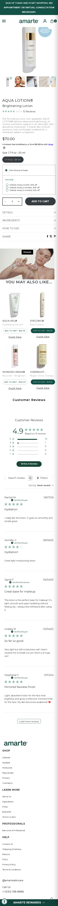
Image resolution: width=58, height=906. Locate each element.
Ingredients (7, 802)
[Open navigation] (9, 21)
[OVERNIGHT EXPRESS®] (43, 356)
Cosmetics (7, 783)
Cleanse (6, 757)
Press (5, 807)
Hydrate (6, 763)
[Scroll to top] (51, 898)
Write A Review (29, 463)
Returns (6, 854)
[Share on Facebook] (47, 236)
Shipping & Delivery (11, 849)
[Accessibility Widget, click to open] (4, 901)
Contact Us (7, 844)
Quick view (15, 337)
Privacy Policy (9, 864)
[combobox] (41, 485)
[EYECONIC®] (43, 305)
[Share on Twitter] (51, 236)
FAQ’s (5, 859)
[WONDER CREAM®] (15, 356)
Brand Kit (6, 812)
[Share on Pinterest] (55, 236)
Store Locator (9, 817)
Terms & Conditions (11, 869)
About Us (6, 796)
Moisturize (7, 768)
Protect (6, 778)
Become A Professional (13, 830)
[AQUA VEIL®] (15, 305)
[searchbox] (16, 478)
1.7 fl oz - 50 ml (13, 160)
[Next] (50, 81)
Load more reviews (29, 721)
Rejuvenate (8, 773)
